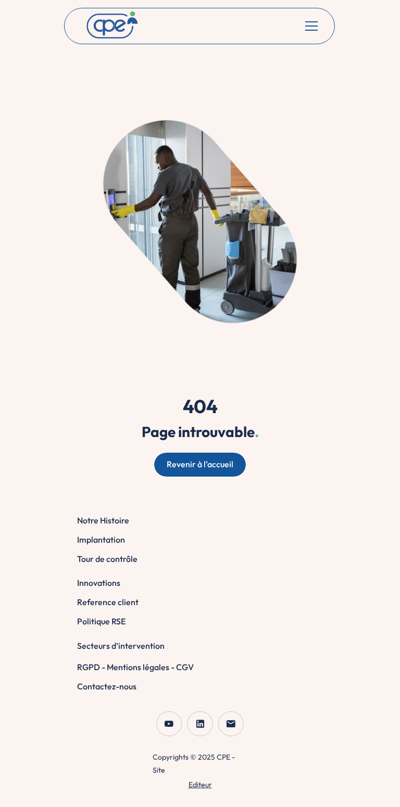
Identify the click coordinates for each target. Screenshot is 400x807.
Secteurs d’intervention (121, 646)
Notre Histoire (103, 520)
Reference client (108, 602)
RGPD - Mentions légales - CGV (135, 667)
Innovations (98, 583)
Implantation (101, 539)
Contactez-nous (106, 686)
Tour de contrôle (107, 559)
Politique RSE (101, 621)
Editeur (200, 784)
